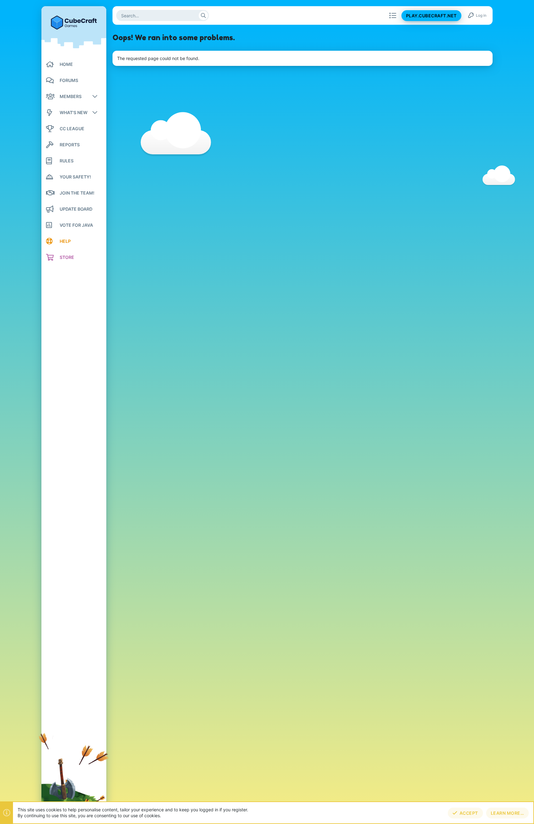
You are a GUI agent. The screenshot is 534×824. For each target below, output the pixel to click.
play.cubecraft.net (431, 15)
